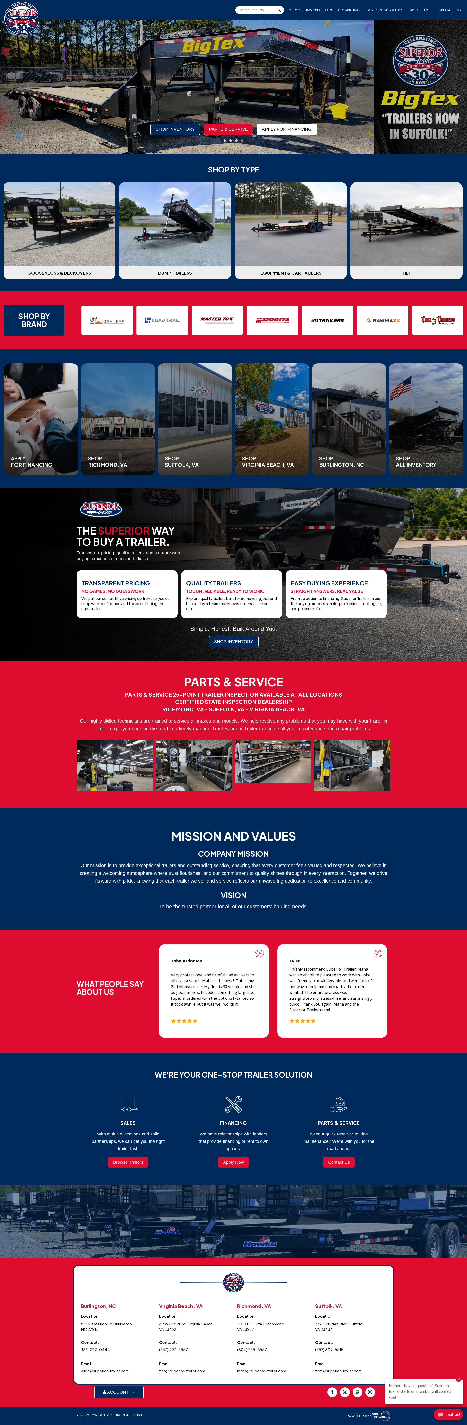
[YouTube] (357, 1392)
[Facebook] (332, 1392)
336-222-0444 (95, 1349)
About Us (419, 10)
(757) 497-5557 (173, 1349)
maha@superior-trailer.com (261, 1370)
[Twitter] (345, 1392)
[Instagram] (370, 1392)
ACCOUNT (119, 1392)
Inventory (318, 10)
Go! (279, 10)
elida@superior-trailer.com (105, 1370)
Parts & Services (385, 10)
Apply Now (233, 1162)
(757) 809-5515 (329, 1349)
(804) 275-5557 (252, 1349)
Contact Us (448, 10)
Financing (349, 10)
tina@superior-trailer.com (182, 1370)
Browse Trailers (128, 1162)
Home (294, 10)
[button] (225, 140)
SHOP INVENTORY (233, 641)
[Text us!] (448, 1415)
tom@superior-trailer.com (338, 1370)
